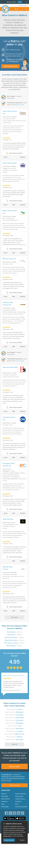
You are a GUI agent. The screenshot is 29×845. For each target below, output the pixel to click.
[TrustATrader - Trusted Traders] (5, 8)
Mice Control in (14, 709)
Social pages (5, 806)
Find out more (20, 104)
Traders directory (20, 799)
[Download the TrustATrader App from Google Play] (9, 818)
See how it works (14, 785)
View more (14, 617)
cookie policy (7, 836)
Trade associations (20, 794)
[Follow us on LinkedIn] (18, 813)
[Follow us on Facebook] (6, 813)
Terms (17, 804)
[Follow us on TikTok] (22, 813)
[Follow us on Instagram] (14, 813)
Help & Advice (5, 799)
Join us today (14, 766)
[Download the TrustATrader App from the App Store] (21, 818)
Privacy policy (19, 796)
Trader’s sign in (23, 5)
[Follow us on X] (10, 813)
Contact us (4, 801)
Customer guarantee (21, 806)
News (3, 804)
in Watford (14, 632)
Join (19, 2)
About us (4, 794)
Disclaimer (18, 801)
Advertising (4, 796)
